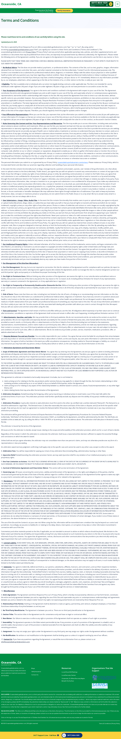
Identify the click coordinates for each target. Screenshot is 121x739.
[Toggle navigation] (117, 4)
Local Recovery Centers (69, 675)
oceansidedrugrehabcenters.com (21, 50)
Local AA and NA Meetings (69, 672)
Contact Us (34, 675)
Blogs (33, 668)
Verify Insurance (36, 671)
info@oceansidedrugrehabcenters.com (15, 642)
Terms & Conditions (105, 723)
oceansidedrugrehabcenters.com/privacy (73, 162)
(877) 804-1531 (99, 3)
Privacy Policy (31, 52)
